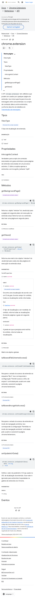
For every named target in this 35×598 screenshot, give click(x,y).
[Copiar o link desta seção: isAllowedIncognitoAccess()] (27, 406)
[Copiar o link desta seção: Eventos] (11, 500)
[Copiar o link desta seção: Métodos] (13, 185)
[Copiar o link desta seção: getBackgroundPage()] (22, 191)
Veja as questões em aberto (9, 547)
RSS (2, 581)
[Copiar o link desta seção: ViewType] (12, 121)
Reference (9, 11)
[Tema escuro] (30, 200)
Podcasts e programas (8, 564)
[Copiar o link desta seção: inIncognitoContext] (20, 154)
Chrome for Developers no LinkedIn (11, 578)
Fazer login (29, 2)
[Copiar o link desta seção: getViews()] (12, 235)
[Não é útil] (12, 39)
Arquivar (4, 561)
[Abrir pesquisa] (19, 2)
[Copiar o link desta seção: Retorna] (8, 224)
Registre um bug (6, 544)
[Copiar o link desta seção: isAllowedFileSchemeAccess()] (29, 358)
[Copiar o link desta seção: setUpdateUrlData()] (20, 453)
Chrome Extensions (17, 8)
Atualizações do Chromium (9, 555)
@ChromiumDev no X (7, 572)
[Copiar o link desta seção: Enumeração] (11, 134)
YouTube (3, 575)
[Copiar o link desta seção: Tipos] (9, 115)
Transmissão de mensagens (10, 110)
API (18, 11)
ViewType (7, 305)
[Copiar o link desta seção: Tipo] (6, 174)
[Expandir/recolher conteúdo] (15, 54)
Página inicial (5, 33)
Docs (3, 8)
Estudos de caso (6, 558)
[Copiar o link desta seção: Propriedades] (17, 149)
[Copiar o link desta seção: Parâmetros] (11, 269)
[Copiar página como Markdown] (9, 48)
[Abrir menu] (3, 2)
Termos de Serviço (6, 589)
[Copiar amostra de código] (33, 200)
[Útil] (10, 39)
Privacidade (17, 589)
